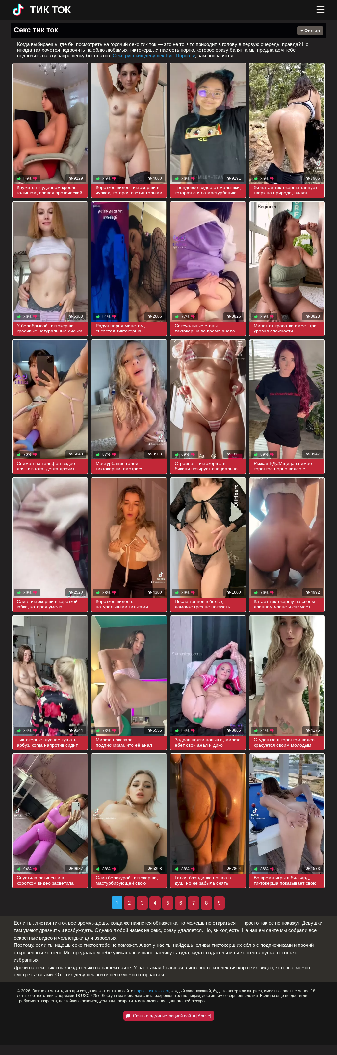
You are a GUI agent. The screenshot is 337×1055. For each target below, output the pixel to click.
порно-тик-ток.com (151, 991)
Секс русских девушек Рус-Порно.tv (154, 55)
